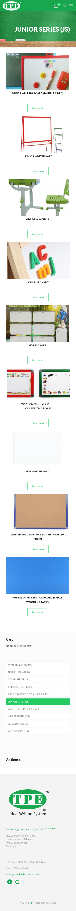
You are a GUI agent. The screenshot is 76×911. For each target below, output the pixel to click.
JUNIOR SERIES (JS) (18, 701)
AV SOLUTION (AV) (18, 723)
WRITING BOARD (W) (20, 664)
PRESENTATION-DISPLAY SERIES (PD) (28, 694)
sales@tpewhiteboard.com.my (22, 874)
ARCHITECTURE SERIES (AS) (23, 709)
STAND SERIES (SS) (18, 679)
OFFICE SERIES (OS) (19, 716)
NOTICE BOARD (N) (19, 672)
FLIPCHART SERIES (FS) (20, 686)
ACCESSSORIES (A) (18, 731)
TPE (32, 902)
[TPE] (12, 5)
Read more (37, 107)
